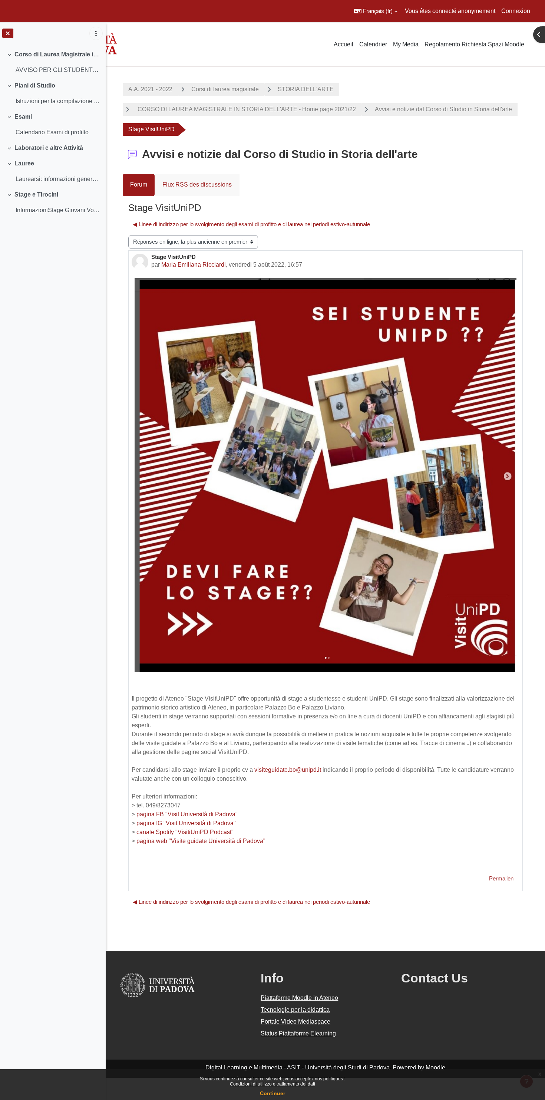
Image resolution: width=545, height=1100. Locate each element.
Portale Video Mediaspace (295, 1021)
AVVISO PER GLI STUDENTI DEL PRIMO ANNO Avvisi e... (58, 70)
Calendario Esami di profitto (52, 132)
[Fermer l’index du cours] (8, 33)
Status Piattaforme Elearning (298, 1033)
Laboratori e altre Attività (48, 148)
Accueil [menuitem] (343, 44)
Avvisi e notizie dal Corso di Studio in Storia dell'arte (443, 109)
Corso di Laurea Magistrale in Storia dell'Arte (57, 54)
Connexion (515, 11)
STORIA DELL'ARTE (306, 89)
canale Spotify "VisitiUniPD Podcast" (185, 832)
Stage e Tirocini (36, 194)
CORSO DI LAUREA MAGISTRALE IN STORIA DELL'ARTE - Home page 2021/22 (246, 109)
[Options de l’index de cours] (96, 33)
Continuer (272, 1093)
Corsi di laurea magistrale (225, 89)
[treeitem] (52, 62)
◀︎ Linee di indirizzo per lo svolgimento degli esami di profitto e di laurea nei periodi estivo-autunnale (251, 224)
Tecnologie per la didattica (295, 1010)
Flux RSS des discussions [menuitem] (197, 184)
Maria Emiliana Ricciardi (193, 264)
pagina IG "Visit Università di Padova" (186, 823)
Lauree (24, 163)
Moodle (435, 1067)
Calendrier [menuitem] (373, 44)
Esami (23, 116)
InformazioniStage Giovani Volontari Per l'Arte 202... (58, 210)
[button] (376, 11)
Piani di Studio (34, 85)
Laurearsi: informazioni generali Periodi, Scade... (58, 179)
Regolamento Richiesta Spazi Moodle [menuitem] (474, 44)
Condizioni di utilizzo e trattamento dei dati (272, 1084)
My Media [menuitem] (406, 44)
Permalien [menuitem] (501, 878)
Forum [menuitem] (138, 184)
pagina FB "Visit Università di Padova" (187, 814)
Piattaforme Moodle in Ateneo (299, 998)
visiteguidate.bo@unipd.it (287, 770)
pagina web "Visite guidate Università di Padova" (200, 841)
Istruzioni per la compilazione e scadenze (58, 101)
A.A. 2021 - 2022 (150, 89)
